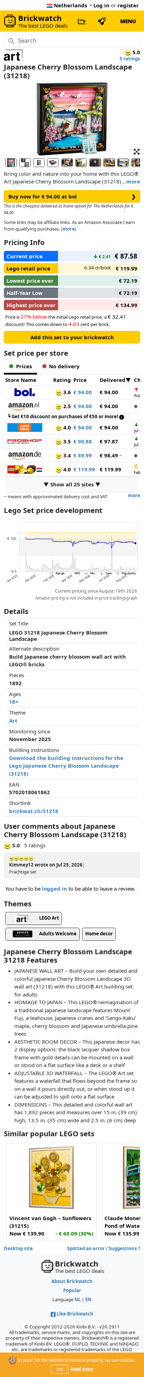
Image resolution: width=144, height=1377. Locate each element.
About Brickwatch (72, 1281)
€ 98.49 (109, 455)
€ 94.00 (82, 392)
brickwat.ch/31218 (33, 810)
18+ (14, 701)
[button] (136, 151)
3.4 (66, 455)
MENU (128, 20)
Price (80, 379)
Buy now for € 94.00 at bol (72, 196)
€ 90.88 (82, 441)
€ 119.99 (84, 469)
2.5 (66, 406)
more (133, 181)
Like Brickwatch (75, 1314)
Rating (62, 379)
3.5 (66, 441)
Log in (101, 5)
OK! (60, 1369)
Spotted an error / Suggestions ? (103, 1248)
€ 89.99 (82, 455)
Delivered (112, 379)
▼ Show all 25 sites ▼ (72, 484)
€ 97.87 (109, 441)
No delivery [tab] (64, 366)
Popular (72, 1290)
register (128, 5)
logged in (54, 888)
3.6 (66, 392)
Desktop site (18, 1248)
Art (13, 720)
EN (88, 1299)
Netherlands (70, 5)
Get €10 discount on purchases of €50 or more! (65, 416)
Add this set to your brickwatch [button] (72, 337)
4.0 (66, 427)
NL (77, 1299)
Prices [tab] (24, 366)
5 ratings (130, 59)
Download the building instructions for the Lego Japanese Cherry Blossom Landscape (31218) (66, 765)
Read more (82, 1369)
